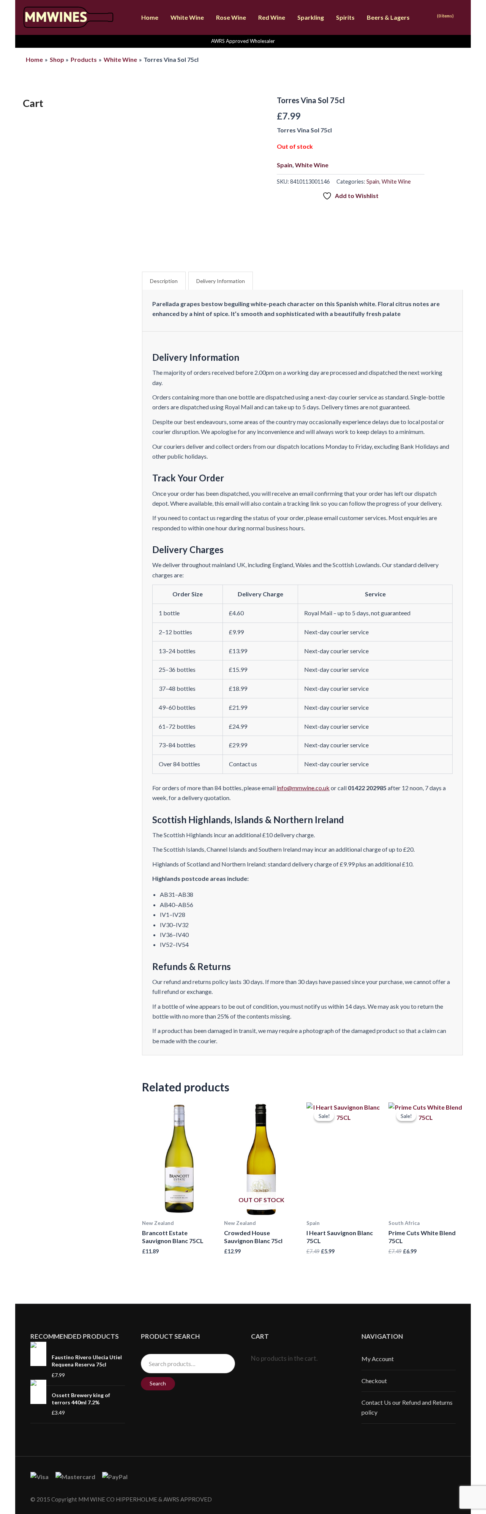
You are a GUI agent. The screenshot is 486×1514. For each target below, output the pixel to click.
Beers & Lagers (388, 17)
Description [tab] (164, 281)
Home (149, 17)
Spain (284, 164)
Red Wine (271, 17)
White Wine (187, 17)
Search (158, 1383)
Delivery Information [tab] (220, 281)
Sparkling (310, 17)
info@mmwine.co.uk (303, 787)
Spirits (345, 17)
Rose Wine (231, 17)
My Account (377, 1358)
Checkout (374, 1380)
